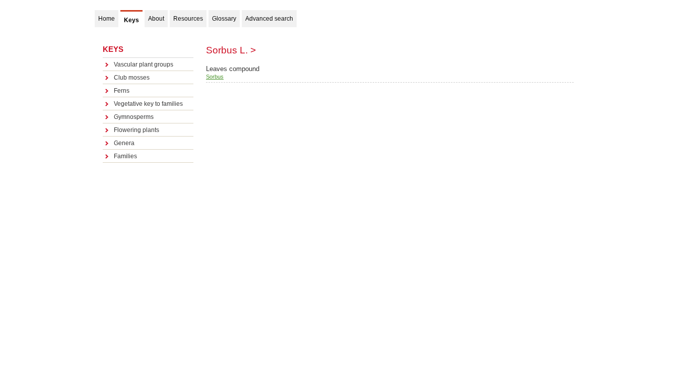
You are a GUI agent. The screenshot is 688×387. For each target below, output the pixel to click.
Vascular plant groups (143, 64)
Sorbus (215, 77)
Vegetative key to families (148, 103)
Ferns (121, 90)
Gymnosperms (134, 116)
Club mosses (132, 77)
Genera (124, 143)
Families (125, 156)
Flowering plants (136, 130)
